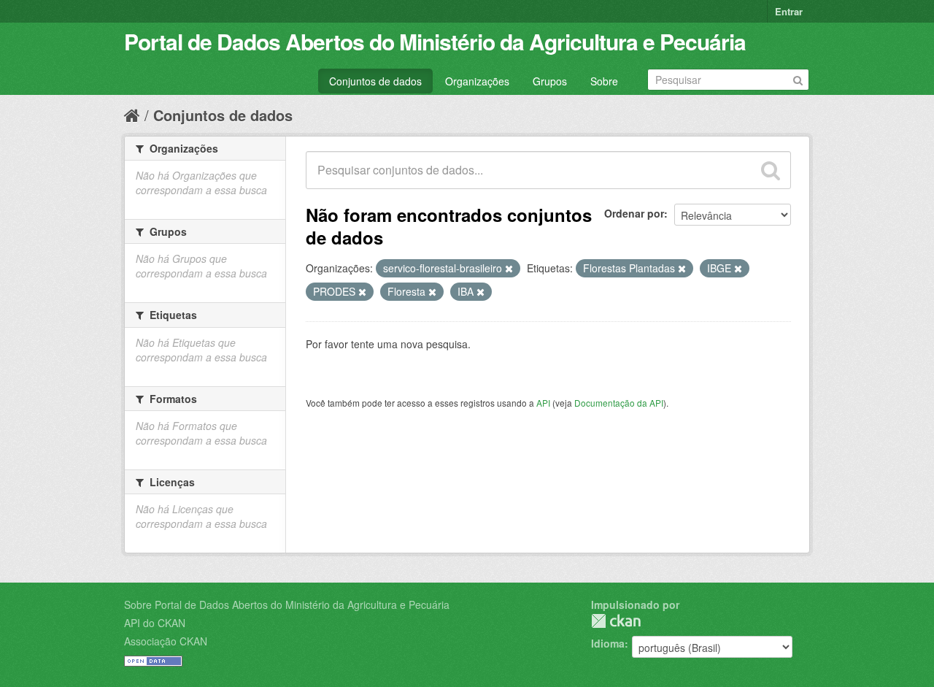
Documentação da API (618, 402)
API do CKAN (154, 622)
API (543, 402)
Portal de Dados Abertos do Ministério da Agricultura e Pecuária (435, 41)
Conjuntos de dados (375, 81)
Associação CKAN (165, 641)
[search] (770, 170)
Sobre (604, 81)
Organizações (477, 81)
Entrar (789, 11)
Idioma (608, 643)
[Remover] (509, 269)
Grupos (550, 81)
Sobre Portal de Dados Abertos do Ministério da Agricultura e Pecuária (286, 604)
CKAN (616, 621)
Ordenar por (634, 213)
